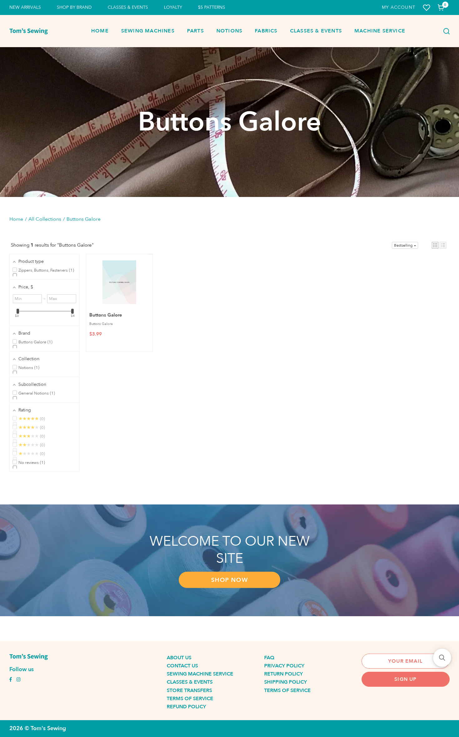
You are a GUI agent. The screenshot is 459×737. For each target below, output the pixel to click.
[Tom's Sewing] (28, 31)
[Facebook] (10, 680)
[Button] (445, 31)
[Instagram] (18, 680)
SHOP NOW (229, 580)
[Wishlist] (426, 7)
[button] (435, 245)
